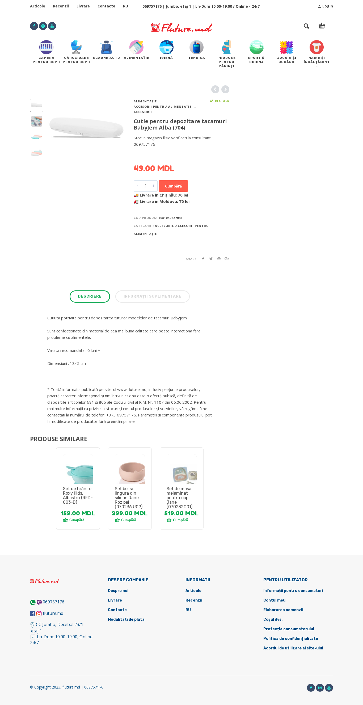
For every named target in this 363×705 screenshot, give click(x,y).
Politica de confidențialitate (290, 638)
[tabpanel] (78, 475)
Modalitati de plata (126, 619)
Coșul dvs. (272, 619)
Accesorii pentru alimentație (162, 107)
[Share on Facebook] (201, 259)
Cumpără (173, 186)
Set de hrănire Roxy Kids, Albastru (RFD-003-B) (78, 495)
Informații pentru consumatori (293, 591)
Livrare (83, 6)
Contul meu (274, 600)
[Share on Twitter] (209, 259)
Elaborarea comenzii (283, 610)
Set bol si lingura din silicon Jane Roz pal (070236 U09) (128, 497)
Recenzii (61, 6)
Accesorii (143, 112)
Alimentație (145, 101)
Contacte (106, 6)
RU (125, 6)
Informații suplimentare (153, 296)
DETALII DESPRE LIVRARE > (159, 154)
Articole (37, 6)
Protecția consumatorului (288, 629)
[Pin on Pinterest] (217, 259)
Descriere (90, 296)
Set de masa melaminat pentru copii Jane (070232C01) (179, 497)
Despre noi (118, 591)
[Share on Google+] (225, 259)
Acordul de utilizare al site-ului (293, 648)
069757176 (53, 602)
